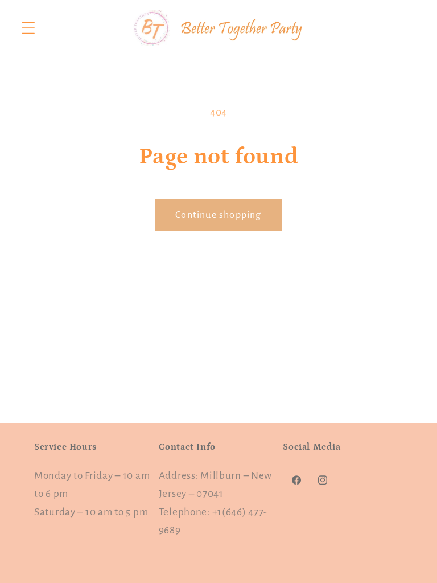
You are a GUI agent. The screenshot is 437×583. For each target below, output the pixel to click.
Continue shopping (218, 215)
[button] (29, 28)
